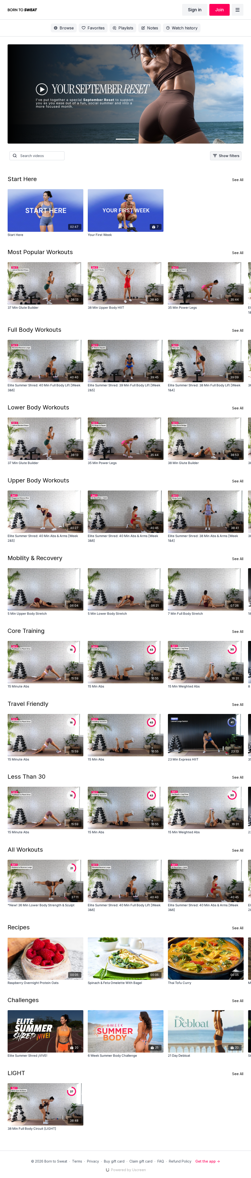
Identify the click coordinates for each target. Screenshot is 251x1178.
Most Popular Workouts (40, 252)
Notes (152, 27)
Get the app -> (207, 1161)
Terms (77, 1161)
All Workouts (25, 849)
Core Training (26, 630)
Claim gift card (140, 1161)
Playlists (125, 27)
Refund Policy (180, 1161)
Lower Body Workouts (38, 407)
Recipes (19, 927)
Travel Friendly (28, 703)
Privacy (93, 1161)
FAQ (160, 1161)
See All (237, 180)
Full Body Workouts (34, 329)
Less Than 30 (27, 776)
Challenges (23, 1000)
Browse (67, 27)
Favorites (96, 27)
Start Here (22, 179)
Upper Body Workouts (38, 480)
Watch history (185, 27)
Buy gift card (114, 1161)
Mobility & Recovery (35, 558)
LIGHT (16, 1073)
